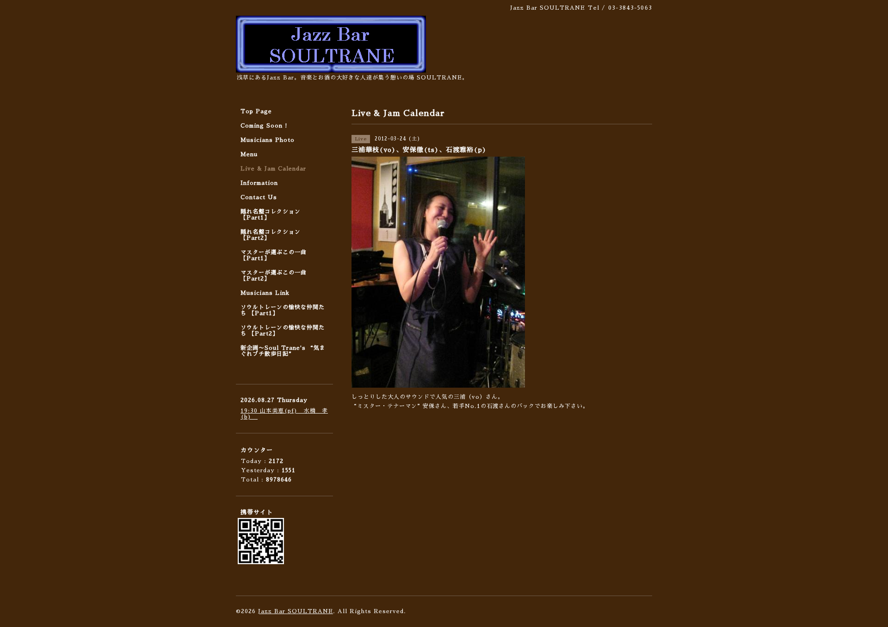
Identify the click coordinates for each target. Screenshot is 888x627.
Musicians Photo (267, 140)
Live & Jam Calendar (273, 168)
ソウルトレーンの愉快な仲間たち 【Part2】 (282, 330)
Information (259, 183)
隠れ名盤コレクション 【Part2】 (270, 235)
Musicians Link (265, 293)
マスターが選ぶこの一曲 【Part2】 (273, 275)
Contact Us (258, 197)
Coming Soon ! (264, 125)
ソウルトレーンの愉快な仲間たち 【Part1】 (282, 310)
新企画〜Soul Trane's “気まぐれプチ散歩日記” (283, 351)
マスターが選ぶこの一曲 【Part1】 (273, 255)
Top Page (256, 111)
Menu (249, 154)
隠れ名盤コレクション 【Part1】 (270, 214)
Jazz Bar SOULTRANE (295, 611)
